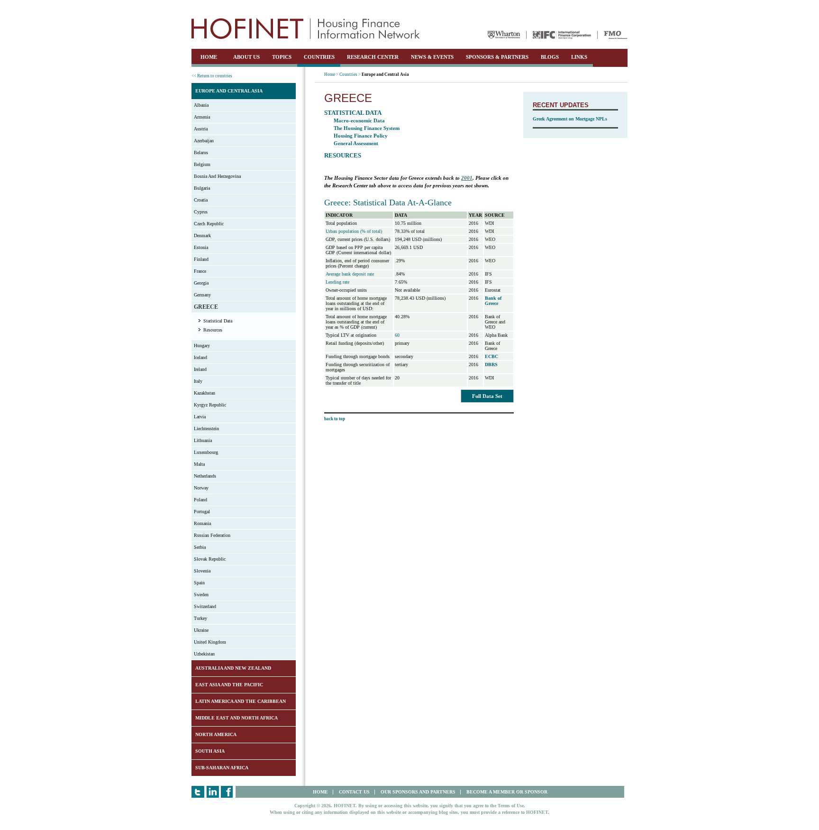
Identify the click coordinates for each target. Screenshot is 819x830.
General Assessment (356, 143)
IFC (562, 35)
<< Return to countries (211, 76)
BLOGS (550, 57)
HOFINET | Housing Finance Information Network (305, 28)
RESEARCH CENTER (373, 57)
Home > (331, 74)
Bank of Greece (493, 300)
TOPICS (281, 57)
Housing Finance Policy (361, 135)
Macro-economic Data (359, 120)
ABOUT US (246, 57)
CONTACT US (354, 791)
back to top (334, 418)
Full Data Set (487, 396)
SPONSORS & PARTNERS (497, 57)
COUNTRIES (319, 57)
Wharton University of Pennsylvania (504, 35)
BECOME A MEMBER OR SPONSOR (506, 791)
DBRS (491, 364)
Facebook (227, 792)
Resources (212, 329)
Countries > (350, 74)
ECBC (491, 356)
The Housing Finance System (367, 128)
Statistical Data (217, 320)
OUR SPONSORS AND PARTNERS (418, 791)
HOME (208, 57)
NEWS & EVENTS (432, 57)
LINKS (579, 57)
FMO (616, 35)
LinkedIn (212, 792)
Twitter (197, 792)
